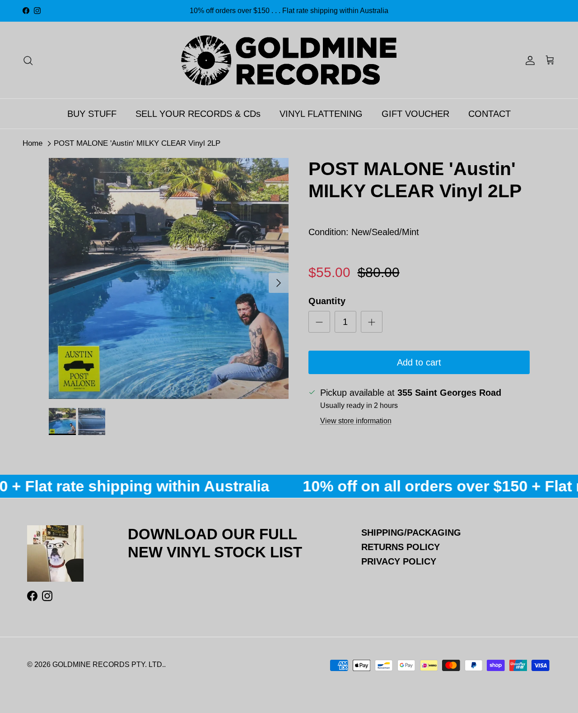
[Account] (528, 60)
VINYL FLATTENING (321, 114)
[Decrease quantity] (319, 322)
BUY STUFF (92, 114)
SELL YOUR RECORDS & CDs (198, 114)
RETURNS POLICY (400, 547)
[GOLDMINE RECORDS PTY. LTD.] (289, 60)
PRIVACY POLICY (398, 561)
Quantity (326, 301)
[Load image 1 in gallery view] (169, 278)
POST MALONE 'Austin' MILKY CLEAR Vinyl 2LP (137, 143)
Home (32, 143)
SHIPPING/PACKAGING (411, 532)
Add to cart (419, 362)
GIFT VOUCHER (415, 114)
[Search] (28, 60)
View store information (356, 421)
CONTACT (489, 114)
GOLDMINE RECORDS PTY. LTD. (108, 664)
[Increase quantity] (371, 322)
